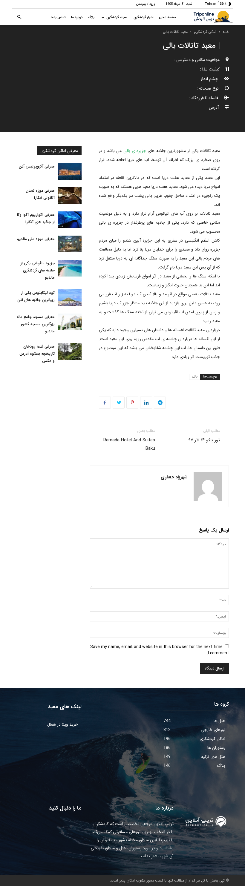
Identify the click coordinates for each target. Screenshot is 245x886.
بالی (194, 376)
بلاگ (91, 17)
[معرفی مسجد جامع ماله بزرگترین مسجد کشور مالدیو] (70, 322)
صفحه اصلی (167, 17)
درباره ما (76, 17)
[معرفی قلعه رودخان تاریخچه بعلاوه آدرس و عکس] (70, 351)
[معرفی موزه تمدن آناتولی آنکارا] (70, 195)
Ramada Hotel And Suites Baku (129, 444)
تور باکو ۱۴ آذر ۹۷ (204, 440)
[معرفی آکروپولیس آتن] (70, 171)
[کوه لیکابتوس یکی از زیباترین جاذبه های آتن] (70, 297)
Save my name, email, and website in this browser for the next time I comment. (159, 650)
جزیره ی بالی (135, 151)
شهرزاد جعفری (174, 477)
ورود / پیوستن (145, 4)
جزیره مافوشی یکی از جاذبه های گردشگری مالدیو (37, 270)
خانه (226, 32)
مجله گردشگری (116, 17)
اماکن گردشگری (205, 32)
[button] (19, 17)
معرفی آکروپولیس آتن (37, 166)
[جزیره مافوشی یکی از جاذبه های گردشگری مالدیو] (70, 268)
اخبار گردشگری (144, 17)
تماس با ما (58, 17)
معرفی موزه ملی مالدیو (36, 239)
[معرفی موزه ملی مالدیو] (70, 244)
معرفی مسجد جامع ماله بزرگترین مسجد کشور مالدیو (35, 324)
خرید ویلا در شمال (62, 724)
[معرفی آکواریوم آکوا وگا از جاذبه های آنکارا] (70, 219)
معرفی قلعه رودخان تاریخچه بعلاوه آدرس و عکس (37, 353)
